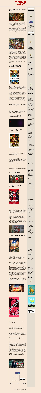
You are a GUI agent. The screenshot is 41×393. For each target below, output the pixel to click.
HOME (18, 383)
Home (20, 390)
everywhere (17, 281)
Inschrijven (31, 34)
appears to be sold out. (17, 114)
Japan (15, 377)
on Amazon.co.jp (19, 116)
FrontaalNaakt (20, 3)
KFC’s (20, 25)
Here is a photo (24, 34)
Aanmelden (23, 379)
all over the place (18, 172)
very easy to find (15, 356)
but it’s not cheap (19, 221)
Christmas (13, 376)
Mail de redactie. (16, 380)
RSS (31, 313)
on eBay (22, 115)
